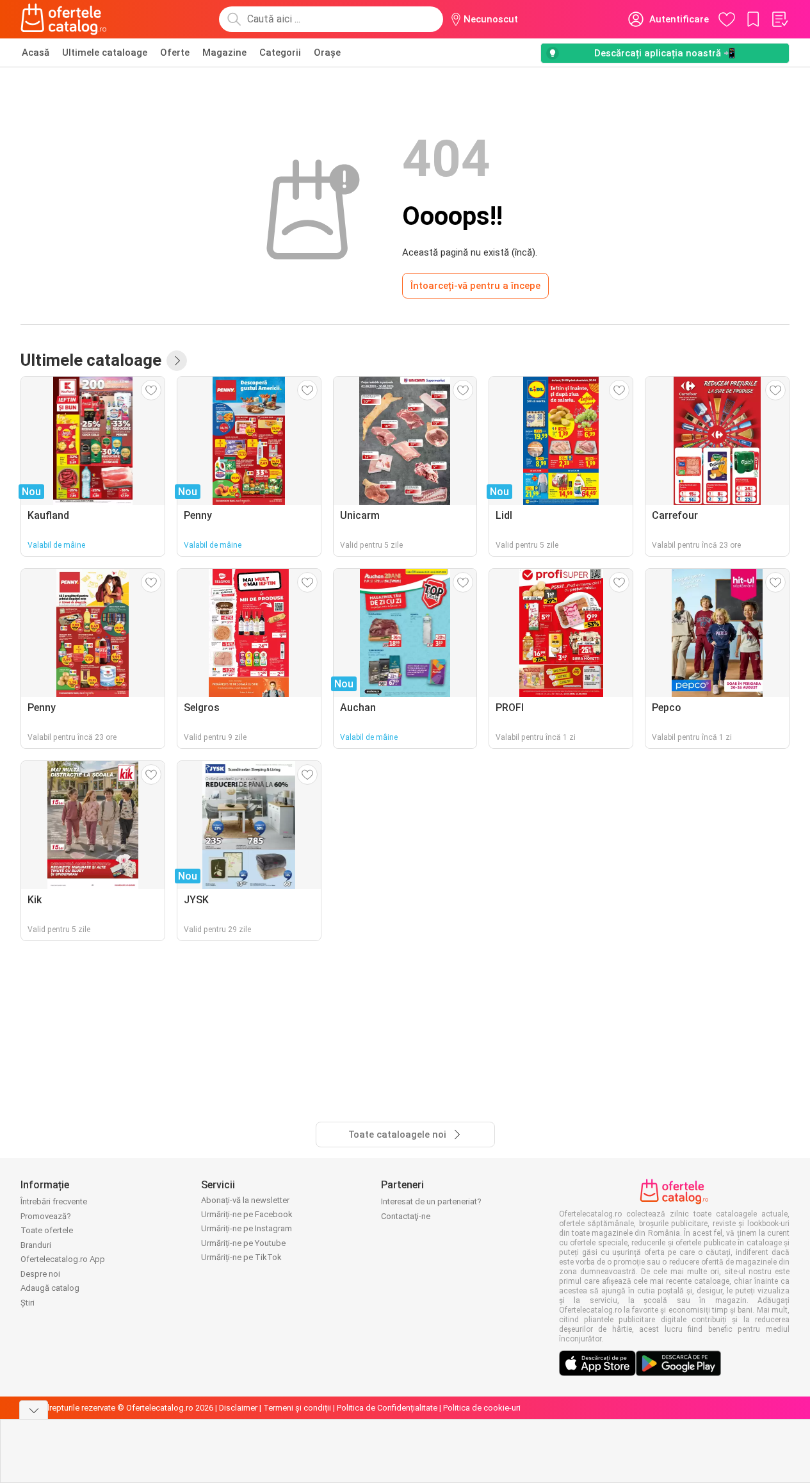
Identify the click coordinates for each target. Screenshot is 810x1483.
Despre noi (40, 1274)
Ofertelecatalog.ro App (62, 1259)
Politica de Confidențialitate (387, 1408)
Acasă (35, 52)
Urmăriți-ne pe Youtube (243, 1243)
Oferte (175, 52)
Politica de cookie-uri (482, 1408)
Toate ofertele (46, 1230)
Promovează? (45, 1216)
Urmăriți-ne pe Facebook (247, 1214)
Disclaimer (238, 1408)
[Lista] (779, 19)
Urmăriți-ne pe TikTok (241, 1257)
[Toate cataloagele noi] (176, 360)
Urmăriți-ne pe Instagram (246, 1228)
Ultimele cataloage (104, 52)
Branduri (35, 1245)
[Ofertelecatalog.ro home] (63, 19)
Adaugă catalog (49, 1288)
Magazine (224, 52)
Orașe (327, 52)
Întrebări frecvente (53, 1201)
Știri (27, 1302)
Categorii (280, 52)
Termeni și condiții (297, 1408)
